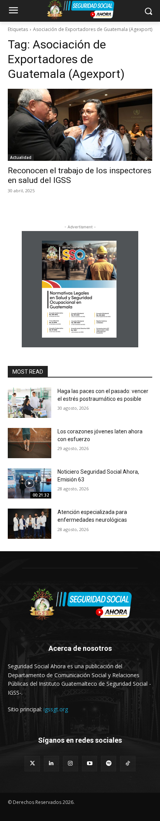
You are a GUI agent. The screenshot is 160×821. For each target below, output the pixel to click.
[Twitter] (32, 763)
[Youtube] (89, 763)
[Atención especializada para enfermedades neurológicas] (29, 524)
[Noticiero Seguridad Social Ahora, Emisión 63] (29, 483)
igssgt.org (55, 709)
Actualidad (20, 157)
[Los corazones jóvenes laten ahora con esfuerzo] (29, 443)
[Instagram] (70, 763)
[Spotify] (108, 763)
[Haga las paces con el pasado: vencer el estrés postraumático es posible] (29, 403)
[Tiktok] (127, 763)
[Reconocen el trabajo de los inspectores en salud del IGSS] (80, 125)
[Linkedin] (51, 763)
